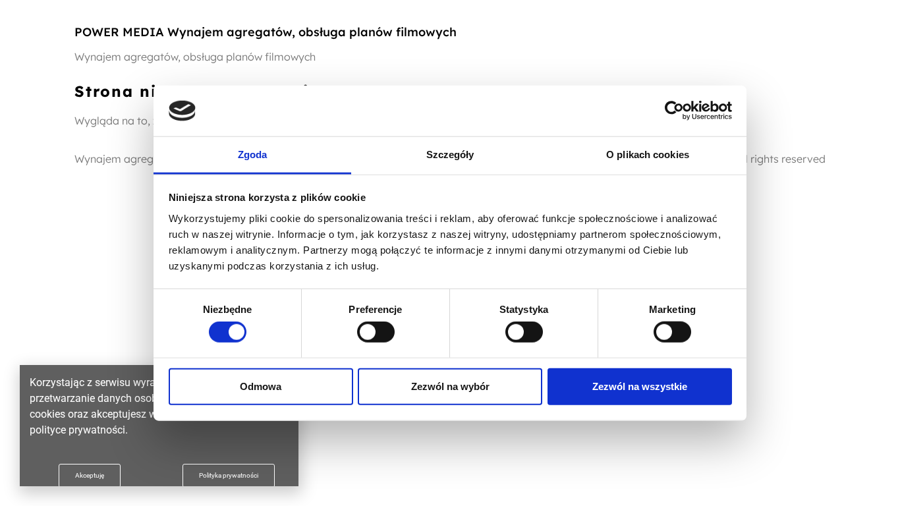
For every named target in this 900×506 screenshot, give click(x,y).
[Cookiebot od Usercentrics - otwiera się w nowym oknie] (674, 111)
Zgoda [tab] (252, 154)
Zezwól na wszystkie (639, 385)
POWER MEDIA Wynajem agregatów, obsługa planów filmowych (265, 32)
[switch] (376, 332)
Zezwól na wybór (450, 385)
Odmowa (260, 385)
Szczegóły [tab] (450, 154)
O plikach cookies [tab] (647, 154)
